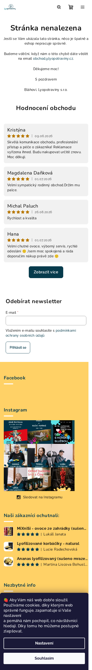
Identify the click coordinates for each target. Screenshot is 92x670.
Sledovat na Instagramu (43, 497)
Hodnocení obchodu (46, 108)
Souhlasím (44, 658)
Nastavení (44, 643)
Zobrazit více (46, 272)
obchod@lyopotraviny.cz (53, 58)
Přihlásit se (18, 347)
